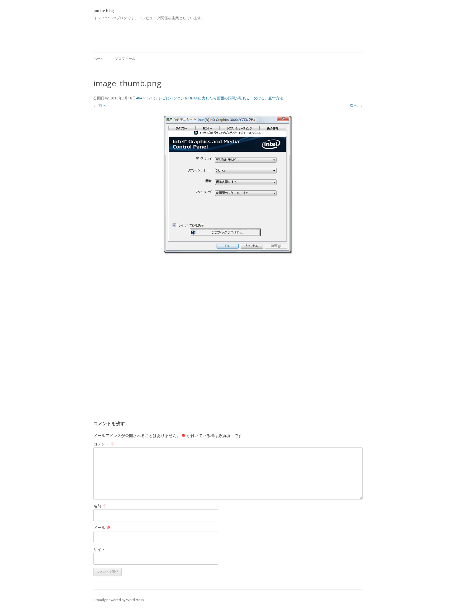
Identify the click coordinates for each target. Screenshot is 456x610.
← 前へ (99, 105)
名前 (99, 505)
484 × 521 (144, 97)
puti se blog (103, 10)
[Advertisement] (189, 33)
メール (101, 527)
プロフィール (125, 58)
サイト (99, 549)
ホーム (98, 58)
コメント (103, 443)
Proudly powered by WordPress (118, 599)
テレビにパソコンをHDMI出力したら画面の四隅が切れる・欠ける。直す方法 (219, 97)
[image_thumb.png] (228, 184)
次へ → (356, 105)
